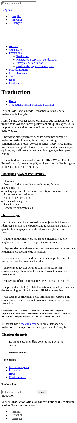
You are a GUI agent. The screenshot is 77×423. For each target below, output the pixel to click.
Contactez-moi (17, 83)
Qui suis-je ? (16, 49)
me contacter (29, 323)
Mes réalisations (18, 69)
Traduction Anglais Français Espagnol (31, 104)
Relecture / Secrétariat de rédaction (36, 59)
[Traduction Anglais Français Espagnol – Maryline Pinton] (13, 39)
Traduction (22, 56)
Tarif (12, 76)
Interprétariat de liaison (29, 63)
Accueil (13, 46)
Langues (6, 10)
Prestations (15, 52)
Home (12, 101)
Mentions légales (19, 367)
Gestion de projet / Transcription (35, 66)
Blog (12, 79)
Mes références (18, 73)
